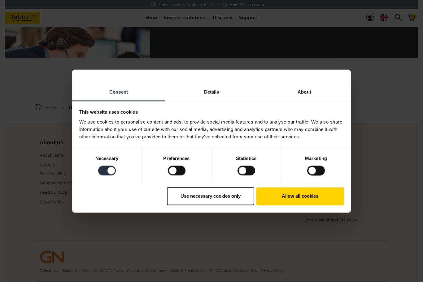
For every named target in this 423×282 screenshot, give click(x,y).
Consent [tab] (118, 92)
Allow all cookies (300, 196)
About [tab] (304, 92)
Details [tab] (211, 92)
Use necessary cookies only (211, 196)
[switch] (176, 170)
